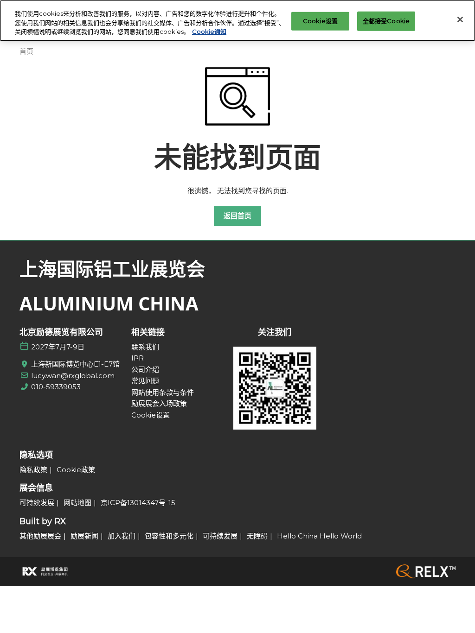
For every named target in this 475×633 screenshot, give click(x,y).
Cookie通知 (209, 31)
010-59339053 (56, 386)
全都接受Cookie (386, 21)
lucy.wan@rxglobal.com (73, 375)
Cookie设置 (320, 21)
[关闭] (460, 19)
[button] (237, 216)
